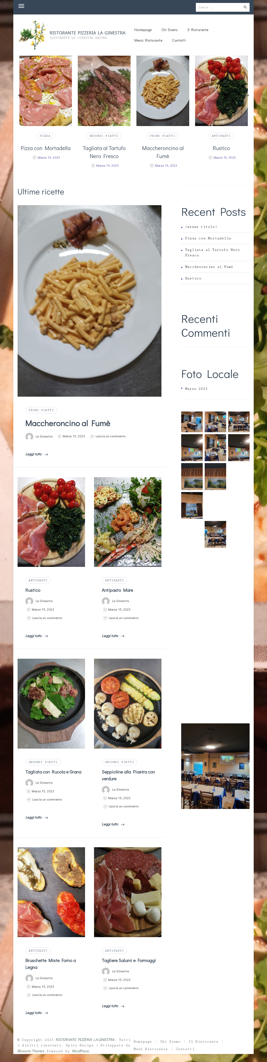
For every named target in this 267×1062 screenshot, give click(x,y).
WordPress (80, 1050)
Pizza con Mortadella (208, 238)
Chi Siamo (170, 29)
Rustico (162, 147)
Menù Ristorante (148, 40)
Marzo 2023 (196, 389)
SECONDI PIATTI (45, 136)
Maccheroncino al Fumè (104, 151)
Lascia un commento (111, 436)
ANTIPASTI (162, 136)
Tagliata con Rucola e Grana (53, 772)
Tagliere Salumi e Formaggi (129, 960)
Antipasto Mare (221, 147)
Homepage (143, 29)
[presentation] (19, 95)
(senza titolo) (201, 227)
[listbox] (133, 112)
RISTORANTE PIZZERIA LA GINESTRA (87, 32)
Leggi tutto (33, 453)
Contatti (179, 40)
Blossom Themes (30, 1050)
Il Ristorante (198, 29)
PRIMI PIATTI (103, 136)
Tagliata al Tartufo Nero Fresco (45, 151)
